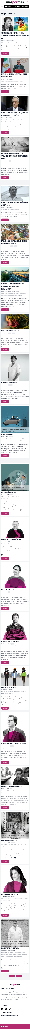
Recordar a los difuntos (9, 894)
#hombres (3, 440)
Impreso (25, 6)
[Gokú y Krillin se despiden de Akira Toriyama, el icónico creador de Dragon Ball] (15, 24)
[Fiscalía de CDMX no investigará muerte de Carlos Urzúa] (15, 65)
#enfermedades (21, 438)
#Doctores (16, 438)
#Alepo (8, 646)
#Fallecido (20, 748)
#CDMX (3, 438)
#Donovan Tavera (5, 954)
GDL (9, 541)
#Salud (19, 335)
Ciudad (15, 246)
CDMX (11, 246)
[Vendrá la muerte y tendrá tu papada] (15, 727)
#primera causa (4, 165)
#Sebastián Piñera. (8, 121)
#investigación (16, 81)
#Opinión (11, 335)
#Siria (2, 647)
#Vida (9, 900)
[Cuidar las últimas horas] (15, 367)
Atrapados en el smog (8, 687)
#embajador (19, 646)
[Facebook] (2, 1008)
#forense (11, 954)
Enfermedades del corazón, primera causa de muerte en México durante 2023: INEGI (14, 156)
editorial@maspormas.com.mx (9, 1015)
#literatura (8, 543)
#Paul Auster (24, 790)
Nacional (10, 207)
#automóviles (10, 691)
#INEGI (17, 163)
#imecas (3, 693)
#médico (13, 440)
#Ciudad (3, 335)
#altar (2, 844)
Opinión (13, 333)
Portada (17, 6)
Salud (10, 161)
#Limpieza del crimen (9, 956)
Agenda (9, 291)
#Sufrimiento (4, 498)
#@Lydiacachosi (4, 898)
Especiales (10, 385)
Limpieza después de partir (10, 948)
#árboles (5, 691)
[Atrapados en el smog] (15, 676)
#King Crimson (4, 594)
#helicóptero (23, 119)
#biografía (3, 543)
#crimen (11, 952)
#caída (10, 119)
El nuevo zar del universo (9, 641)
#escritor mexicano (5, 209)
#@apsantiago (4, 646)
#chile (13, 119)
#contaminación (17, 691)
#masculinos (8, 440)
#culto (9, 844)
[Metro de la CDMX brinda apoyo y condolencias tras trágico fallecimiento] (15, 274)
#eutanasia (17, 496)
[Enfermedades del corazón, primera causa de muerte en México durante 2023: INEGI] (15, 144)
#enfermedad (23, 691)
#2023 (2, 163)
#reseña (2, 792)
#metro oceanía (23, 293)
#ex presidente (18, 119)
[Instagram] (9, 1008)
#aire (2, 691)
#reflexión (15, 335)
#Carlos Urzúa (4, 81)
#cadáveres (3, 952)
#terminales (9, 498)
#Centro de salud (11, 898)
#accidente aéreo (4, 119)
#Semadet (11, 693)
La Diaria (8, 6)
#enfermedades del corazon (10, 163)
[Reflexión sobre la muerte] (15, 321)
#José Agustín (12, 209)
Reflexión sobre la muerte (10, 331)
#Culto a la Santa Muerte (16, 844)
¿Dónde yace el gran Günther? (11, 539)
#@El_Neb (3, 748)
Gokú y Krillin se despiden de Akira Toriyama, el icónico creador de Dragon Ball (15, 35)
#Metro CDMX (16, 293)
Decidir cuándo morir (8, 492)
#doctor (11, 438)
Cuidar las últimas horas (9, 382)
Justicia (11, 79)
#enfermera (3, 387)
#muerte (15, 42)
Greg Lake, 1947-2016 (7, 589)
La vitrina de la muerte (9, 840)
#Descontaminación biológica (19, 952)
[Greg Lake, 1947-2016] (15, 575)
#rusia (27, 646)
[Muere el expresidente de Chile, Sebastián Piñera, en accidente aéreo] (15, 103)
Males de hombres (7, 434)
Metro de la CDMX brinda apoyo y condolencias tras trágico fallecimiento (12, 286)
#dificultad (7, 438)
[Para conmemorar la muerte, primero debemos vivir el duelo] (15, 232)
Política (10, 117)
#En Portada (7, 248)
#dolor (6, 496)
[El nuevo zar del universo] (15, 626)
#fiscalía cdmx (10, 81)
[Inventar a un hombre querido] (15, 776)
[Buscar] (28, 2)
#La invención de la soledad (7, 790)
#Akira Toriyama (4, 42)
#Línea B (11, 293)
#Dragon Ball (10, 42)
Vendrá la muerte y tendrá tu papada (13, 743)
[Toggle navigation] (2, 6)
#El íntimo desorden (13, 748)
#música (13, 594)
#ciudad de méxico (5, 293)
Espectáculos (11, 40)
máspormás (4, 1026)
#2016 (7, 748)
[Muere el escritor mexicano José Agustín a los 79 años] (15, 193)
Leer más (5, 53)
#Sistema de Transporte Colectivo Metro (13, 295)
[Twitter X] (5, 1008)
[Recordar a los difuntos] (15, 879)
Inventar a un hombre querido (11, 786)
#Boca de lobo (14, 646)
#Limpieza (15, 954)
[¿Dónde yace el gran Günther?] (15, 528)
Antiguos (19, 976)
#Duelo (2, 248)
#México (21, 163)
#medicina (16, 956)
